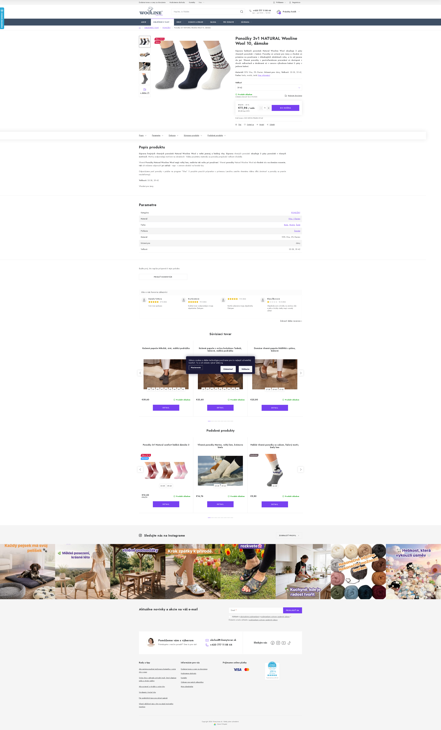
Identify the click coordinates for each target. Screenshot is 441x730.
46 (183, 389)
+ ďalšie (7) (144, 93)
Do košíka (285, 108)
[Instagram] (278, 643)
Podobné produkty (215, 135)
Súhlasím (245, 369)
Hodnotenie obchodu (177, 2)
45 (179, 389)
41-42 (281, 389)
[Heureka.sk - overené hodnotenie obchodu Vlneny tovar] (272, 670)
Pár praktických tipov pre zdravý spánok (153, 698)
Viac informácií (264, 75)
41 (162, 389)
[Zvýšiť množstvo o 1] (269, 108)
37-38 (268, 389)
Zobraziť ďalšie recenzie (290, 321)
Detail (166, 408)
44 (175, 389)
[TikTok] (289, 643)
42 (166, 389)
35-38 (162, 486)
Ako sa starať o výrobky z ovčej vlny (152, 686)
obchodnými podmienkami (249, 617)
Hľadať (242, 12)
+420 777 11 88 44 (261, 10)
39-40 (275, 389)
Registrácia (296, 2)
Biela (286, 225)
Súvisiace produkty (191, 135)
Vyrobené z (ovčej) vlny (147, 692)
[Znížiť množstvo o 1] (261, 108)
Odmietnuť (228, 369)
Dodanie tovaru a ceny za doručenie (152, 2)
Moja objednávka (187, 686)
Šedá (298, 225)
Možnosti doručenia (295, 95)
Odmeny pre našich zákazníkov (192, 682)
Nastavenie (196, 367)
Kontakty (192, 2)
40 (158, 389)
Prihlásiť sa (292, 610)
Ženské (297, 231)
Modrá (292, 225)
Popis (141, 135)
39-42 (169, 486)
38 (149, 389)
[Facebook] (272, 643)
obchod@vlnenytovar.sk (223, 640)
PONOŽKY (295, 212)
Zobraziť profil (287, 535)
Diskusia (172, 135)
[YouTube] (284, 643)
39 (153, 389)
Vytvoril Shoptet (222, 724)
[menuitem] (145, 22)
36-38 (275, 486)
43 (170, 389)
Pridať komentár (163, 277)
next (300, 373)
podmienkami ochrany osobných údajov (275, 617)
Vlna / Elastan (294, 218)
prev (140, 373)
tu (222, 362)
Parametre (156, 135)
